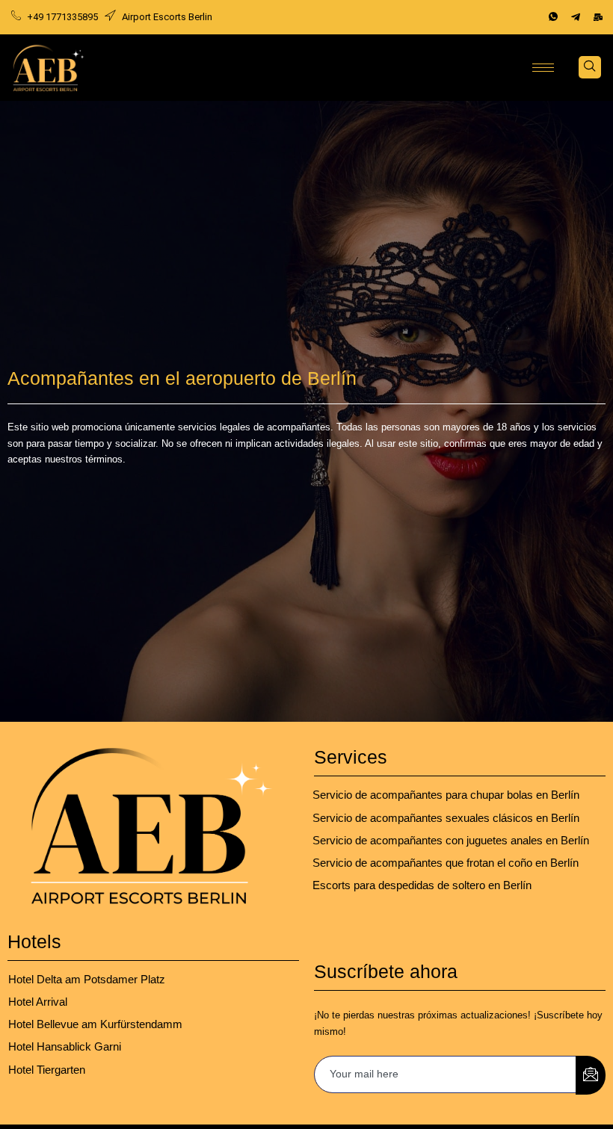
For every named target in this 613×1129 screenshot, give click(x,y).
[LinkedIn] (598, 17)
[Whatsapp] (553, 17)
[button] (590, 67)
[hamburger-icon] (543, 68)
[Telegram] (575, 17)
